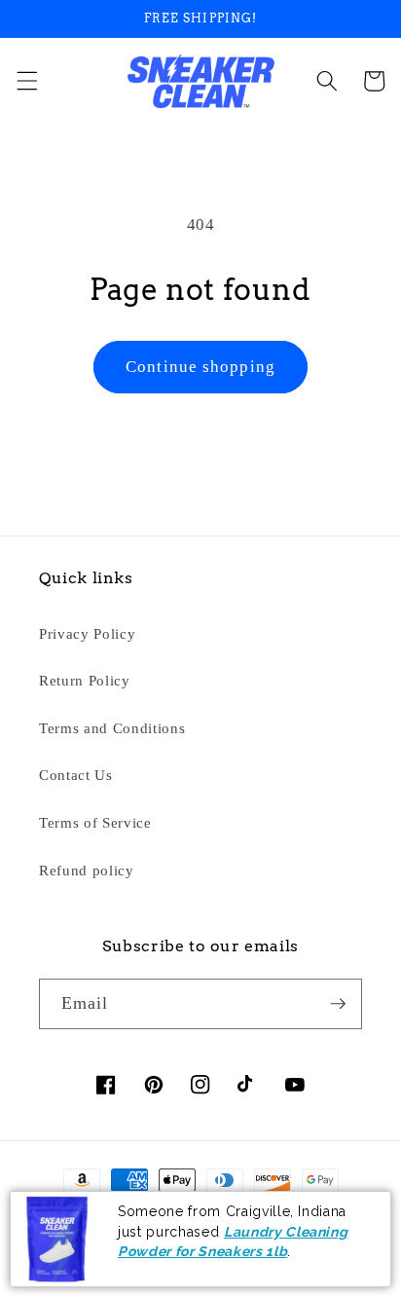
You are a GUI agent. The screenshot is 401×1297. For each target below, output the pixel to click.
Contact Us (76, 774)
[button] (26, 80)
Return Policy (84, 680)
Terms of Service (95, 822)
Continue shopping (200, 366)
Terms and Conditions (112, 728)
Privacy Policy (87, 633)
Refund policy (86, 870)
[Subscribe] (337, 1004)
